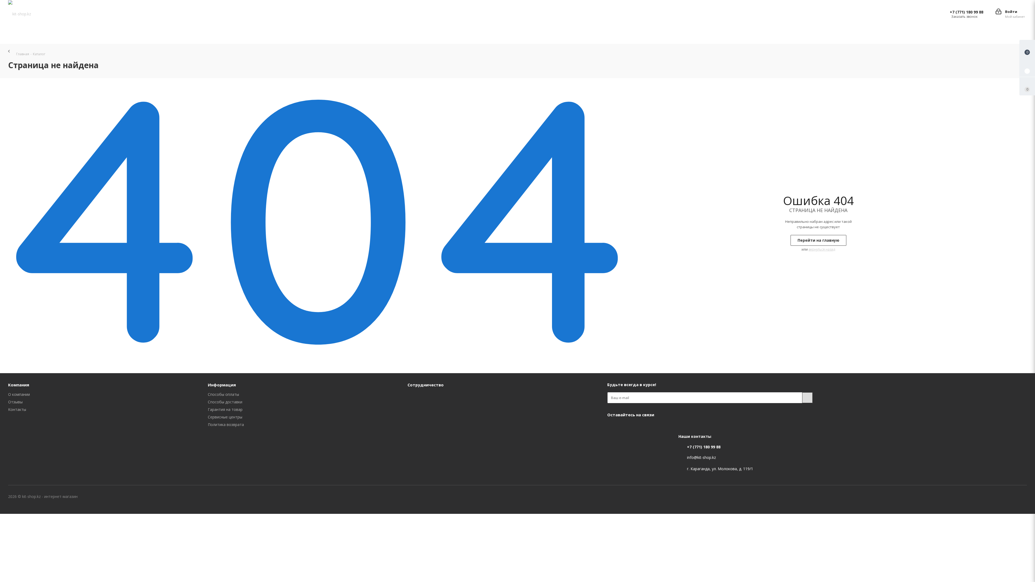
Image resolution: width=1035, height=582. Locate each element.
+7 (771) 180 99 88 (966, 12)
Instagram (626, 427)
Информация (222, 384)
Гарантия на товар (225, 409)
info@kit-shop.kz (701, 457)
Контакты (17, 409)
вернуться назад (822, 249)
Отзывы (15, 401)
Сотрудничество (426, 384)
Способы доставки (225, 401)
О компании (19, 394)
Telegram (639, 427)
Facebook (612, 427)
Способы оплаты (223, 394)
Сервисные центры (225, 417)
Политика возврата (226, 424)
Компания (18, 384)
